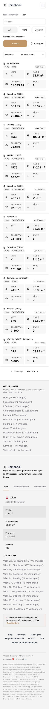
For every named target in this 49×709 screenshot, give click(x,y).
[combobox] (24, 21)
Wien (6, 486)
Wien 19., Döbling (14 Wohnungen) (21, 595)
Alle (10, 30)
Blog (10, 634)
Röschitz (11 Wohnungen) (16, 406)
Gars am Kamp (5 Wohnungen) (19, 419)
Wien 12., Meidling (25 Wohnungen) (21, 587)
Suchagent (38, 43)
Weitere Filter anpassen (13, 36)
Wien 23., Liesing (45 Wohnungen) (21, 582)
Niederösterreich (10, 15)
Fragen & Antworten (14, 638)
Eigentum (39, 30)
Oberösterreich (41, 486)
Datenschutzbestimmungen (24, 642)
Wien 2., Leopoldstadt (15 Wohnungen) (23, 591)
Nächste (31, 371)
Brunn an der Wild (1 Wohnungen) (20, 437)
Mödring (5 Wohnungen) (15, 423)
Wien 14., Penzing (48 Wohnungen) (21, 578)
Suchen (15, 43)
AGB (42, 638)
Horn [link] (24, 15)
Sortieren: (9, 54)
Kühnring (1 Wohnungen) (15, 445)
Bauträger (21, 634)
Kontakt (31, 638)
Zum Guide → (13, 623)
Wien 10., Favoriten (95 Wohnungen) (22, 574)
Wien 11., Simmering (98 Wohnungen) (22, 569)
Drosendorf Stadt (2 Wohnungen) (20, 432)
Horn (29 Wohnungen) (14, 397)
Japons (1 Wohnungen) (15, 441)
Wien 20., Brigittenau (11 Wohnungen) (22, 609)
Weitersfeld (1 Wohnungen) (17, 450)
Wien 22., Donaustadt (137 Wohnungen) (23, 560)
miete (13, 72)
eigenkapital (16, 82)
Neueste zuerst (20, 54)
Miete (24, 30)
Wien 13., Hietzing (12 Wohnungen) (21, 604)
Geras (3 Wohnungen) (14, 428)
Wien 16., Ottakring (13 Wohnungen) (21, 600)
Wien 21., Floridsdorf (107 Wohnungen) (23, 565)
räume (36, 82)
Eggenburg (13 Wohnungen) (17, 402)
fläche (36, 72)
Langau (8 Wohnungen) (15, 415)
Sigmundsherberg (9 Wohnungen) (20, 410)
